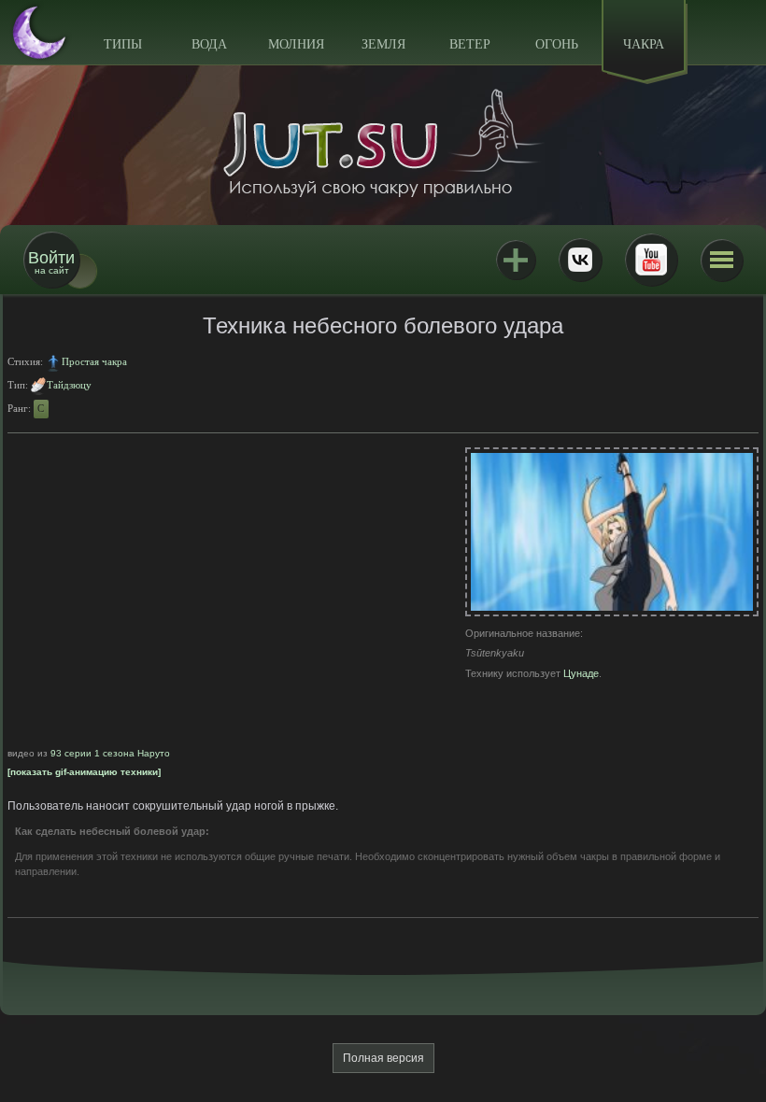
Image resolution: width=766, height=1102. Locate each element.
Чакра (643, 44)
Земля (383, 44)
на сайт (51, 262)
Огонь (556, 44)
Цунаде (581, 673)
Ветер (469, 44)
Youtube (651, 259)
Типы (123, 44)
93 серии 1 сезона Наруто (110, 753)
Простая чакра (94, 361)
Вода (209, 44)
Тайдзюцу (69, 384)
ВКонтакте (580, 259)
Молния (296, 44)
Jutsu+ (515, 259)
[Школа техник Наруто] (383, 143)
